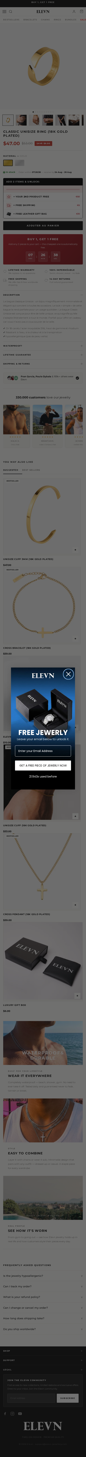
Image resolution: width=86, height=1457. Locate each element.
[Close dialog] (68, 674)
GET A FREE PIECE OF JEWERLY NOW (43, 766)
